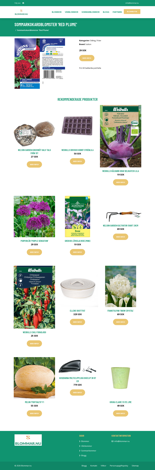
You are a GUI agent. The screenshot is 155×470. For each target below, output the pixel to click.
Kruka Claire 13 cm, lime (121, 402)
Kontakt (93, 465)
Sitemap (135, 465)
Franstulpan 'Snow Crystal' (120, 310)
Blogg (106, 12)
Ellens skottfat (77, 310)
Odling (93, 40)
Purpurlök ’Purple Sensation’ (34, 240)
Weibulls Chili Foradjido (34, 332)
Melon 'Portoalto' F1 (34, 402)
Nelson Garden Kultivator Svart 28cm (120, 225)
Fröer (99, 40)
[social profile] (23, 3)
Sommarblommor (91, 12)
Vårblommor (71, 12)
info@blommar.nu (132, 3)
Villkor (103, 465)
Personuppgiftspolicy (119, 465)
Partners (117, 12)
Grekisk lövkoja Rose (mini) (77, 240)
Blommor (57, 12)
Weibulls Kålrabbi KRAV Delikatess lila (120, 171)
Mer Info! (86, 58)
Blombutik (132, 11)
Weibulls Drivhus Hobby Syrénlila (77, 150)
